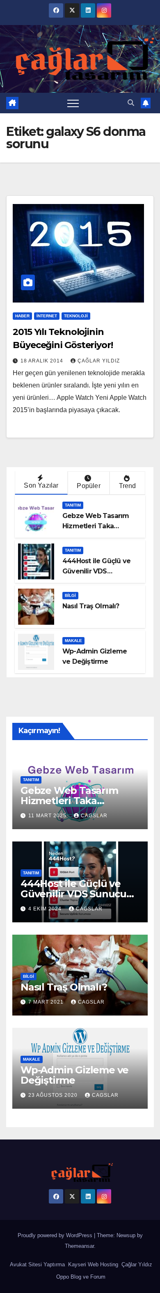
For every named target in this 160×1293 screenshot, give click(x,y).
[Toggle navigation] (73, 103)
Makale (73, 640)
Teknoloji (76, 316)
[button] (131, 102)
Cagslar (94, 815)
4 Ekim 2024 (45, 909)
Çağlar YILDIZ (99, 361)
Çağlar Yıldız (136, 1264)
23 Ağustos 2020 (53, 1095)
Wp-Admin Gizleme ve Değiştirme (74, 1075)
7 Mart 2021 (46, 1002)
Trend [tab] (127, 485)
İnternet (47, 316)
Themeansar (79, 1246)
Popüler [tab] (88, 485)
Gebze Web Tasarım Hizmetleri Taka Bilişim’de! (95, 526)
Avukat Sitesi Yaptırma (36, 1264)
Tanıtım (73, 505)
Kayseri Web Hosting (92, 1264)
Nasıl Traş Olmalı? (90, 606)
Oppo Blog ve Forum (80, 1277)
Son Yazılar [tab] (41, 485)
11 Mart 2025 (48, 815)
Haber (22, 316)
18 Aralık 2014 (43, 361)
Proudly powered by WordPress (56, 1235)
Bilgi (70, 595)
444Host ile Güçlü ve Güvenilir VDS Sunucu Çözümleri (96, 571)
